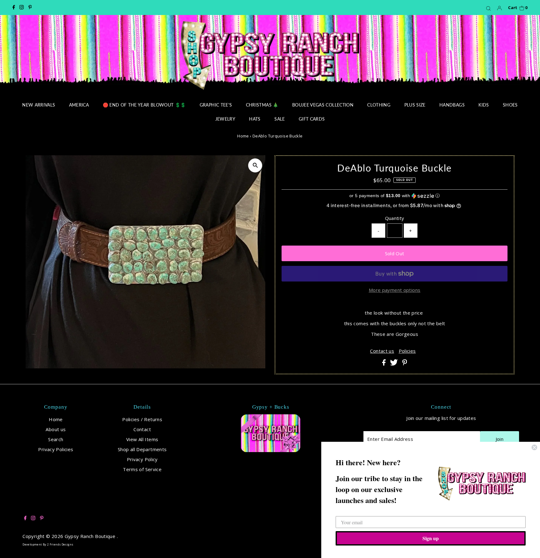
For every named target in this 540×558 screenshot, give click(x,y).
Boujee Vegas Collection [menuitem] (322, 104)
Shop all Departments (142, 449)
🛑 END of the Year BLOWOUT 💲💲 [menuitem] (144, 104)
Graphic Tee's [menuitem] (216, 104)
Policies (407, 351)
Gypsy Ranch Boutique (91, 536)
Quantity (394, 218)
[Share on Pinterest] (404, 364)
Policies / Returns (142, 419)
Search (55, 439)
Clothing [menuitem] (378, 104)
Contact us (382, 351)
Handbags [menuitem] (452, 104)
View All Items (142, 439)
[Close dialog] (534, 447)
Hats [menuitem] (254, 119)
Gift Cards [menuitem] (312, 119)
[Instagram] (21, 7)
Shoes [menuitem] (510, 104)
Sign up (430, 538)
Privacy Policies (55, 449)
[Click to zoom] (255, 165)
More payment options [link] (395, 290)
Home (243, 136)
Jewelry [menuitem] (225, 119)
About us (56, 429)
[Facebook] (14, 7)
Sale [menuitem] (279, 119)
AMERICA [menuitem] (79, 104)
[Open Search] (488, 8)
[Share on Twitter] (394, 364)
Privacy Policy (142, 459)
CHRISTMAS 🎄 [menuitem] (262, 104)
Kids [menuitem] (483, 104)
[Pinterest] (30, 7)
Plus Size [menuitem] (415, 104)
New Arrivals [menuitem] (38, 104)
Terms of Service (142, 469)
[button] (395, 196)
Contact (142, 429)
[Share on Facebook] (384, 364)
